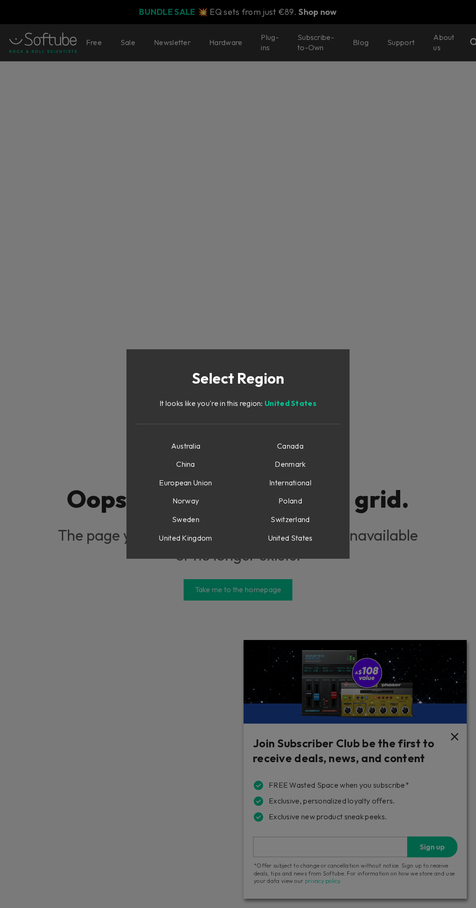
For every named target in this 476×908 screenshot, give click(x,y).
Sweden (185, 519)
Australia (186, 446)
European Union (185, 482)
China (185, 464)
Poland (290, 500)
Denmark (290, 464)
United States (290, 403)
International (290, 482)
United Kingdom (185, 537)
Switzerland (290, 519)
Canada (290, 446)
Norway (185, 500)
